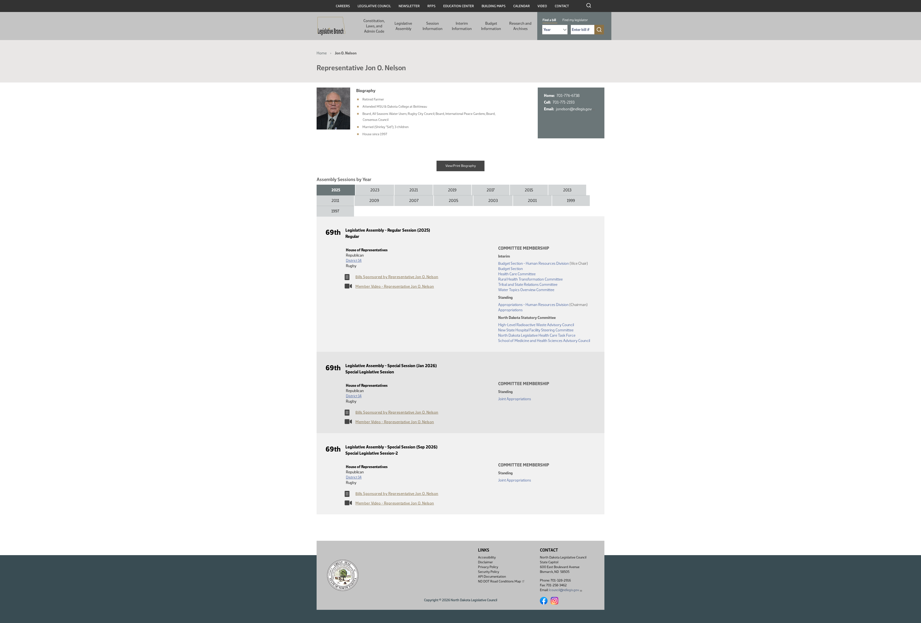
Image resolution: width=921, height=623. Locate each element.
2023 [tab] (374, 190)
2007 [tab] (414, 200)
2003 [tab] (493, 200)
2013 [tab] (567, 190)
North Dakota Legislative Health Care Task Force (536, 335)
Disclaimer (485, 562)
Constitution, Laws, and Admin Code (374, 26)
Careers (343, 6)
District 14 (354, 260)
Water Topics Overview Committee (526, 290)
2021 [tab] (413, 190)
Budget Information (491, 26)
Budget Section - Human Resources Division (533, 263)
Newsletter (409, 6)
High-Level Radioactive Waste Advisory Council (536, 325)
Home (322, 53)
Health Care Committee (517, 274)
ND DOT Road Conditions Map (499, 581)
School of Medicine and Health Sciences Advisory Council (544, 340)
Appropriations (510, 310)
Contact (562, 6)
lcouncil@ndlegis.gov (564, 590)
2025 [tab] (335, 190)
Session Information (433, 26)
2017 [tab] (491, 190)
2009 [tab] (374, 200)
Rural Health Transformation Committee (530, 279)
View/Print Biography (460, 166)
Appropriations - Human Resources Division (533, 304)
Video (542, 6)
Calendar (521, 6)
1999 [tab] (571, 200)
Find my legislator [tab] (575, 20)
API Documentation (492, 577)
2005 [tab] (453, 200)
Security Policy (488, 572)
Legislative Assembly (403, 26)
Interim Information (462, 26)
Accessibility (487, 557)
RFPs (431, 6)
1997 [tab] (335, 211)
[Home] (331, 26)
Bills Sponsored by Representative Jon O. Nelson (396, 277)
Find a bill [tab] (549, 20)
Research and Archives (520, 26)
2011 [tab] (335, 200)
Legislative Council (374, 6)
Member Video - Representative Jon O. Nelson (394, 286)
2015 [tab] (529, 190)
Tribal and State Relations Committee (527, 284)
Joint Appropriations (514, 399)
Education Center (458, 6)
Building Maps (494, 6)
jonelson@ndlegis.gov (574, 109)
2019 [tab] (452, 190)
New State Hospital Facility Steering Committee (535, 330)
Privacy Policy (488, 567)
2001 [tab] (532, 200)
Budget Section (510, 268)
